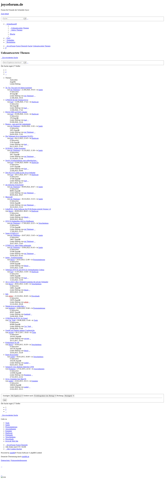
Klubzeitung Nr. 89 (12, 342)
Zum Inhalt (5, 14)
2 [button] (5, 72)
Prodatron (12, 369)
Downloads (35, 296)
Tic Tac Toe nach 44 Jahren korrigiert (18, 88)
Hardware (35, 102)
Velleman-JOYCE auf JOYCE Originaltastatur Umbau (24, 270)
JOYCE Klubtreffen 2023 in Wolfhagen (19, 221)
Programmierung (39, 260)
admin (11, 296)
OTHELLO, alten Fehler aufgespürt (18, 245)
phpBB (12, 453)
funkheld (12, 308)
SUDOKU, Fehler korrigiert (15, 148)
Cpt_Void (12, 320)
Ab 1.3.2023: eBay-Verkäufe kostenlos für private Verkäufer (26, 282)
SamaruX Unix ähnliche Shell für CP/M (19, 367)
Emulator (34, 381)
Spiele (40, 90)
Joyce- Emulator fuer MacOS (15, 379)
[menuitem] (19, 28)
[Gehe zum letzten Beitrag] (34, 96)
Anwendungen (39, 369)
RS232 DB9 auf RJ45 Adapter (16, 112)
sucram (11, 332)
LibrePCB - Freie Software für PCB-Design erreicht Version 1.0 (28, 209)
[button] (6, 74)
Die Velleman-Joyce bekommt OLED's (19, 136)
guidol (12, 357)
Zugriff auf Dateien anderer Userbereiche (20, 330)
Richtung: (60, 396)
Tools (36, 320)
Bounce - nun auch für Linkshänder (18, 124)
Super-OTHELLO (12, 233)
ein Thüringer (15, 90)
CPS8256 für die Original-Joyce (16, 100)
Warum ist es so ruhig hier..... (15, 306)
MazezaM (8, 197)
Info (6, 294)
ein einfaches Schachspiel (14, 185)
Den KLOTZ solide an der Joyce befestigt (20, 173)
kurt (11, 102)
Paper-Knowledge (11, 355)
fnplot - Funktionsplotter (14, 258)
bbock (11, 211)
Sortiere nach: (29, 396)
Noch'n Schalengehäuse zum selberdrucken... (21, 160)
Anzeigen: (6, 396)
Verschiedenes (43, 223)
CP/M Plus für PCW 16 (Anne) (16, 318)
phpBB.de (25, 457)
